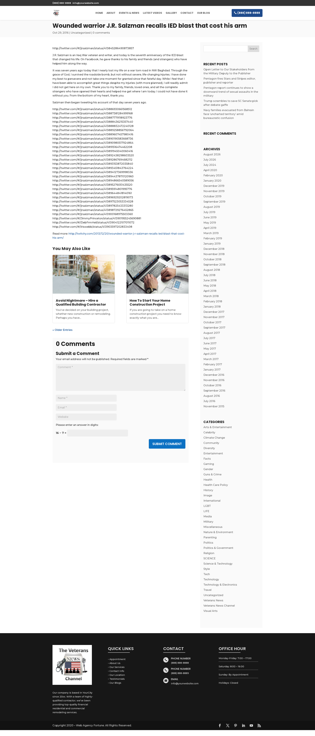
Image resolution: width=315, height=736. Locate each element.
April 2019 (209, 227)
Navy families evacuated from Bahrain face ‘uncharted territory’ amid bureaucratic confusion (228, 114)
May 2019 (209, 222)
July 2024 (209, 164)
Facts (207, 458)
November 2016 (213, 380)
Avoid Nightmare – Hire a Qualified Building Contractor (81, 302)
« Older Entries (62, 330)
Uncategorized (81, 32)
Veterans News (213, 600)
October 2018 (212, 259)
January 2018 (212, 306)
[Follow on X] (227, 725)
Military (208, 521)
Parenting (210, 537)
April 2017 (209, 353)
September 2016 (214, 390)
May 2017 (209, 348)
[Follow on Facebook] (220, 725)
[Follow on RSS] (259, 725)
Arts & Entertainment (217, 427)
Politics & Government (218, 547)
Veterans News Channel (219, 605)
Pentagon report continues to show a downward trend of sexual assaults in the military (230, 91)
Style (206, 568)
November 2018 (214, 254)
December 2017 (213, 311)
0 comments (101, 32)
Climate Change (214, 437)
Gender (208, 469)
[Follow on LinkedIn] (243, 725)
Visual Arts (210, 610)
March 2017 (211, 359)
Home (99, 13)
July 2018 (209, 275)
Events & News (129, 13)
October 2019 (212, 196)
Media (207, 516)
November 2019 (213, 191)
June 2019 (209, 217)
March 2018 (211, 296)
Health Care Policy (215, 485)
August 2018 (211, 269)
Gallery (171, 13)
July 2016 (209, 401)
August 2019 (211, 206)
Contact (186, 13)
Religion (208, 553)
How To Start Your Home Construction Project (150, 302)
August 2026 (211, 154)
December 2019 (213, 185)
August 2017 (211, 332)
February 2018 (212, 301)
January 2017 (211, 369)
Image (207, 495)
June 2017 (209, 343)
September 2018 (214, 264)
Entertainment (213, 453)
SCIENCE (209, 558)
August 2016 (211, 395)
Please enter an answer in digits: (77, 424)
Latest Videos (152, 13)
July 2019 (209, 212)
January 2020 (212, 180)
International (211, 500)
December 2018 (213, 248)
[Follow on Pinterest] (235, 725)
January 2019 (211, 243)
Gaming (208, 464)
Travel (207, 589)
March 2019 (211, 233)
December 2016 (213, 374)
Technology (211, 579)
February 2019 (212, 238)
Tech (206, 574)
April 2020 (210, 170)
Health (207, 479)
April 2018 (209, 290)
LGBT (207, 506)
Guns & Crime (212, 474)
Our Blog (203, 13)
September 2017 (214, 327)
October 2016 (212, 385)
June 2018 (210, 280)
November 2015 (213, 406)
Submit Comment (167, 444)
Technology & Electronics (220, 584)
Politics (208, 542)
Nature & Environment (218, 532)
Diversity (209, 448)
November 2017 (213, 317)
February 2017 (212, 364)
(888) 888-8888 (248, 13)
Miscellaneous (212, 527)
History (208, 490)
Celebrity (209, 432)
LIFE (206, 511)
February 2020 (213, 175)
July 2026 (209, 159)
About (110, 13)
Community (211, 443)
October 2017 (212, 322)
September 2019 (214, 201)
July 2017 (209, 338)
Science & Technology (217, 563)
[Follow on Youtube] (251, 725)
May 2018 (209, 285)
